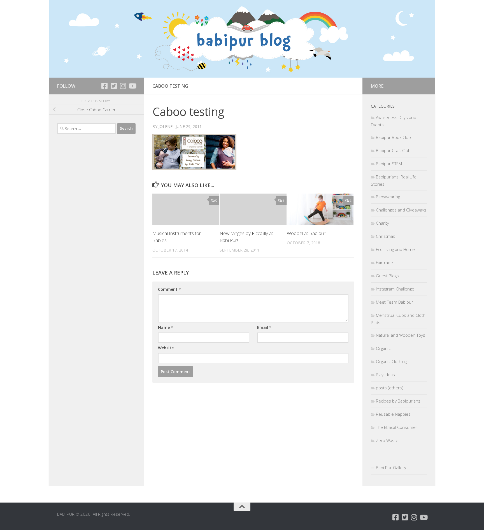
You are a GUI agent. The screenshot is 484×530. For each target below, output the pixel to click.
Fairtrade (384, 262)
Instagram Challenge (395, 289)
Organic (383, 348)
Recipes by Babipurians (398, 401)
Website (166, 347)
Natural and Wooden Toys (400, 335)
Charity (382, 223)
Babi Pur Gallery (391, 467)
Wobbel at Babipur (306, 233)
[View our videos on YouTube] (132, 85)
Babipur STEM (389, 163)
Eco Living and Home (395, 249)
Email (264, 327)
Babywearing (388, 196)
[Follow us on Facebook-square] (104, 85)
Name (165, 327)
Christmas (385, 236)
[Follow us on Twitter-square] (113, 85)
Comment (169, 289)
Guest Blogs (387, 275)
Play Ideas (385, 374)
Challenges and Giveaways (401, 210)
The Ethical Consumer (396, 427)
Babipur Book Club (393, 137)
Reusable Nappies (393, 414)
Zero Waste (387, 440)
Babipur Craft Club (393, 150)
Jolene (166, 126)
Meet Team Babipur (394, 302)
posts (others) (389, 387)
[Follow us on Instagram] (122, 85)
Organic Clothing (391, 361)
